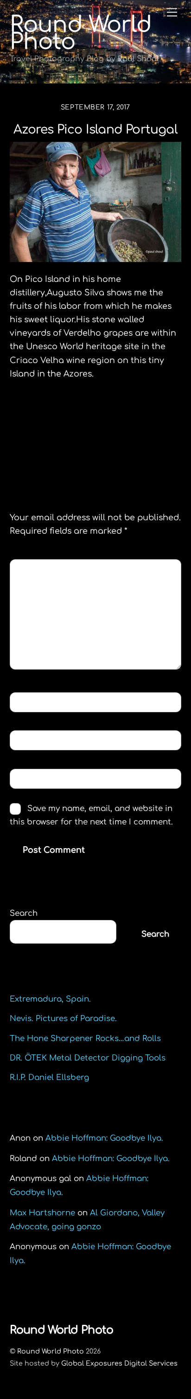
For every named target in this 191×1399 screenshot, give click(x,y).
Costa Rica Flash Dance (76, 421)
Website (31, 778)
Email (29, 739)
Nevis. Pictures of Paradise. (63, 1018)
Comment (37, 568)
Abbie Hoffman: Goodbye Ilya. (104, 1138)
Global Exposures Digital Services (119, 1363)
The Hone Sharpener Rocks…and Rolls (85, 1038)
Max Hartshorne (42, 1212)
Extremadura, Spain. (50, 999)
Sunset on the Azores (120, 437)
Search (24, 913)
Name (28, 701)
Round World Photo (50, 1351)
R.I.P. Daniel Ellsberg (49, 1077)
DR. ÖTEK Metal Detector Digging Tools (88, 1058)
